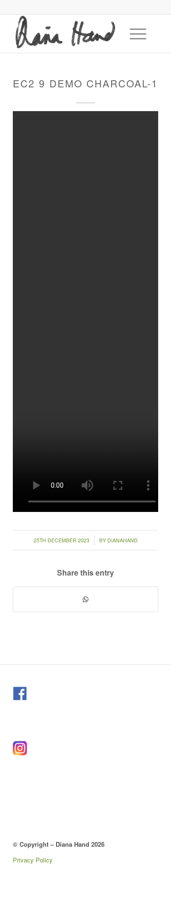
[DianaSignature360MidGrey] (71, 34)
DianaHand (122, 540)
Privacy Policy (33, 859)
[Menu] (133, 34)
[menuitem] (139, 34)
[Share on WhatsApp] (85, 599)
